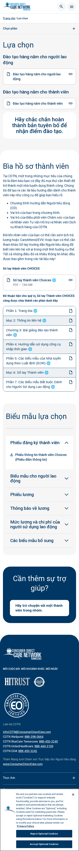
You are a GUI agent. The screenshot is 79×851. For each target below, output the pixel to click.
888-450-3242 (27, 751)
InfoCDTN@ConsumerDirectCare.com (27, 732)
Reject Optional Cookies (44, 833)
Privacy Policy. (25, 826)
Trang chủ (9, 18)
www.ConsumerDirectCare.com (23, 764)
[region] (39, 820)
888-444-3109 (44, 746)
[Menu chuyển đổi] (71, 6)
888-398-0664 (34, 736)
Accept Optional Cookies (44, 844)
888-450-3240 (48, 741)
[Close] (73, 795)
